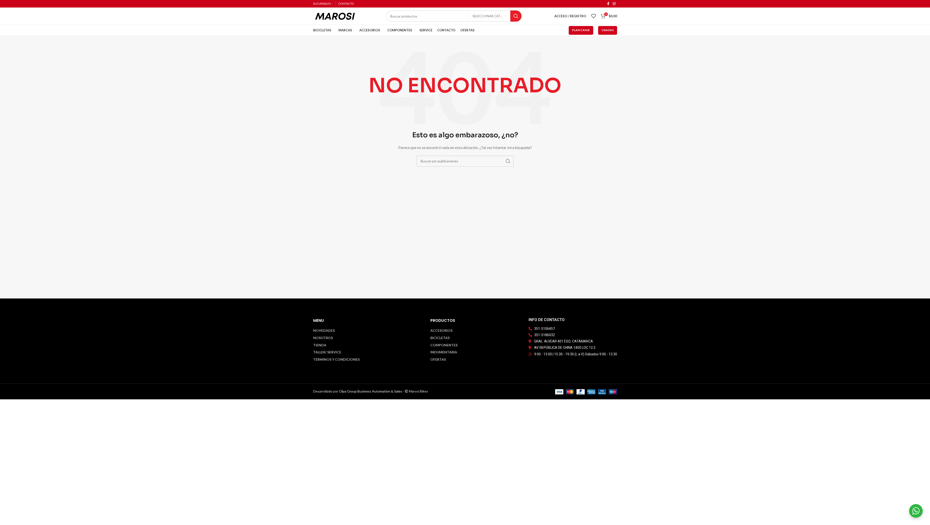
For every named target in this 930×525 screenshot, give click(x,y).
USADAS (608, 30)
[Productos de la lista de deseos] (593, 16)
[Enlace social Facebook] (608, 3)
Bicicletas (440, 338)
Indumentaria (443, 352)
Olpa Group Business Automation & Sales (370, 391)
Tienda (319, 345)
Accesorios (441, 330)
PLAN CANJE (581, 30)
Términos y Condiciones (336, 359)
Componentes (444, 345)
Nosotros (323, 338)
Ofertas (438, 359)
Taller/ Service (327, 352)
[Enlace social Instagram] (614, 3)
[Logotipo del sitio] (335, 16)
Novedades (324, 330)
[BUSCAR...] (516, 16)
